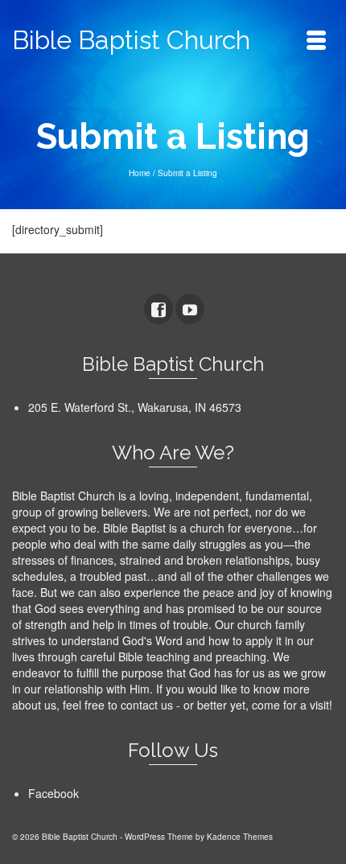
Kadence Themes (240, 836)
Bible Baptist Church (131, 40)
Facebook (53, 793)
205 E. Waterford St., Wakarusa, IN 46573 (134, 407)
